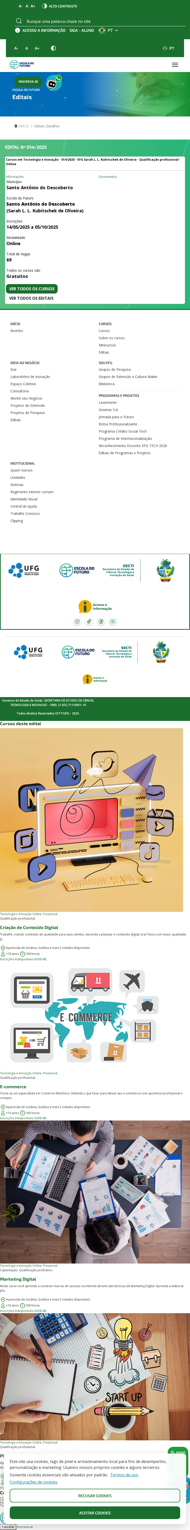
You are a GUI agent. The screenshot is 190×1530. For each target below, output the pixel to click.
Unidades (17, 477)
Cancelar (8, 1527)
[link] (95, 845)
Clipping (16, 520)
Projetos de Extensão (27, 405)
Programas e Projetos (119, 395)
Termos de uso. (124, 1475)
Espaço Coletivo (23, 383)
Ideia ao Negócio (25, 363)
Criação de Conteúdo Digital (29, 927)
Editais (104, 352)
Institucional (22, 463)
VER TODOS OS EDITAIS (31, 298)
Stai (13, 369)
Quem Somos (21, 470)
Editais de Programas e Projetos (125, 452)
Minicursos (107, 345)
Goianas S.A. (109, 409)
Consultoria (19, 391)
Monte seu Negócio (26, 398)
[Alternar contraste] (53, 48)
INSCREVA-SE (28, 81)
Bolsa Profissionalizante (118, 424)
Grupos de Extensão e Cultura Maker (128, 376)
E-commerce (13, 1086)
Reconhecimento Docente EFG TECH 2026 (133, 445)
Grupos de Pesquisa (115, 369)
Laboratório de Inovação (30, 376)
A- (21, 6)
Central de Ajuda (23, 506)
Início (15, 324)
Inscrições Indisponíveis (16, 959)
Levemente (108, 402)
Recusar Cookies (95, 1495)
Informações (15, 177)
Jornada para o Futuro (116, 416)
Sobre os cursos (112, 338)
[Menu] (174, 64)
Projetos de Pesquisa (27, 412)
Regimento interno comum (32, 491)
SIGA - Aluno (82, 30)
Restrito (16, 330)
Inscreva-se (25, 1527)
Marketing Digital (18, 1279)
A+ (33, 6)
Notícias (17, 484)
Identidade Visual (23, 499)
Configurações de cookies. (34, 1482)
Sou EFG (105, 363)
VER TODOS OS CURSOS (31, 289)
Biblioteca (107, 383)
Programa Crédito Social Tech (123, 431)
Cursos (105, 324)
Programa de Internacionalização (125, 438)
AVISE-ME (40, 959)
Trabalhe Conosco (25, 513)
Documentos (108, 177)
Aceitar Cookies (95, 1512)
